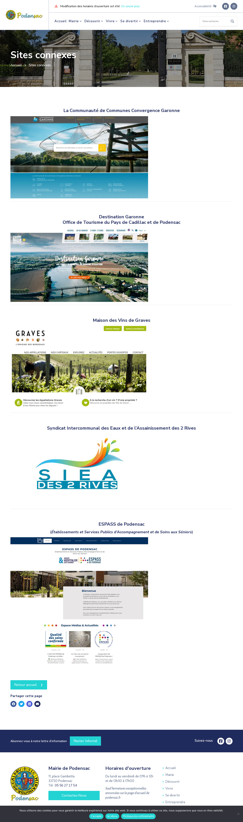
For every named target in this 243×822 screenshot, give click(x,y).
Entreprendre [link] (155, 21)
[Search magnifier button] (232, 21)
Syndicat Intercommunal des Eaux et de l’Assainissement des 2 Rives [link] (121, 428)
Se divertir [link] (129, 21)
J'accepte (96, 816)
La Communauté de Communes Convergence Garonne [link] (121, 110)
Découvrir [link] (92, 21)
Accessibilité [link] (202, 6)
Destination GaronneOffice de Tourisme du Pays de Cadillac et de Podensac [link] (121, 219)
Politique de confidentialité (138, 816)
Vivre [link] (110, 21)
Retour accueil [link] (30, 684)
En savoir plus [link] (130, 6)
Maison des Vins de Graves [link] (121, 320)
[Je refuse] (238, 814)
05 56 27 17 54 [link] (66, 785)
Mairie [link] (74, 21)
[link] (24, 15)
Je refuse (112, 816)
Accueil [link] (60, 21)
